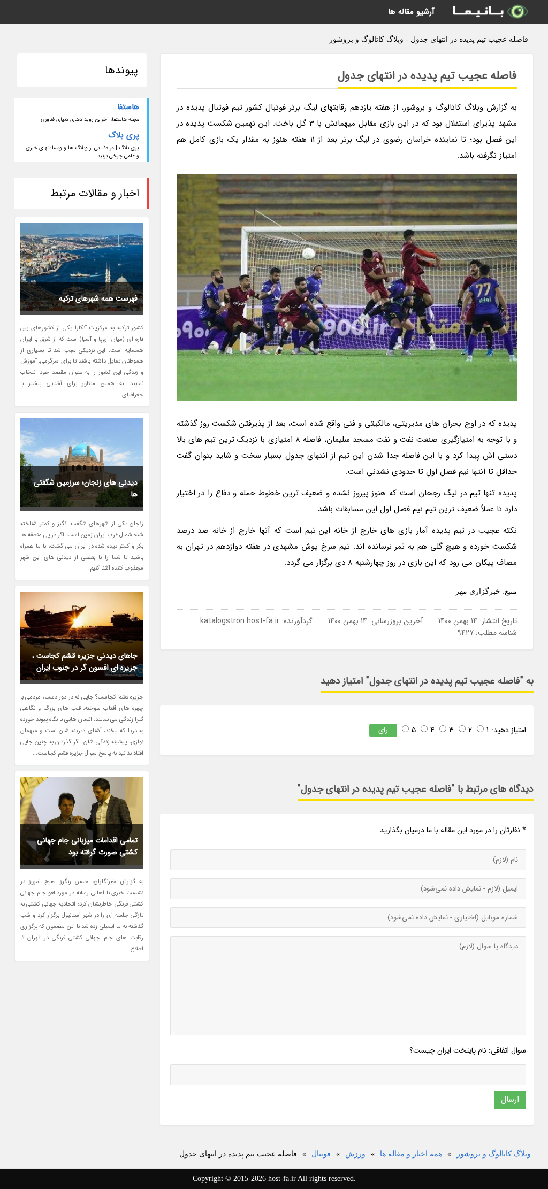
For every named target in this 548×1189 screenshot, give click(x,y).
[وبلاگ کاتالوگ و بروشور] (489, 12)
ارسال (510, 1099)
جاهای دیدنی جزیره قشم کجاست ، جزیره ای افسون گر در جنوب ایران (85, 661)
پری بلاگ (123, 135)
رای (383, 729)
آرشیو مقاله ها (411, 11)
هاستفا (128, 107)
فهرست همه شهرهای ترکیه (98, 298)
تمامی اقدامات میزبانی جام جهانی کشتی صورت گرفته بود (87, 846)
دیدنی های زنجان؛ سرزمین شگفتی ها (86, 488)
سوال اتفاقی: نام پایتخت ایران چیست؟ (467, 1050)
